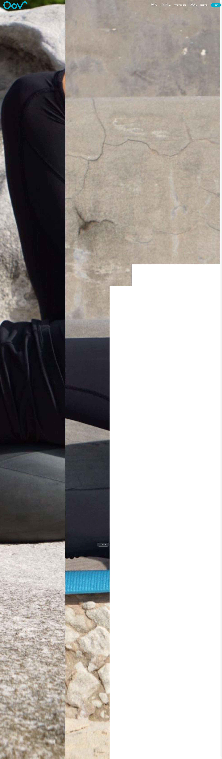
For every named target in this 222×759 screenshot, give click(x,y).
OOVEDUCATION (193, 5)
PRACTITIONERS (180, 5)
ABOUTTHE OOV (154, 5)
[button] (109, 720)
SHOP (216, 5)
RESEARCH (204, 5)
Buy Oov (118, 544)
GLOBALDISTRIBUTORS (165, 5)
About (103, 544)
